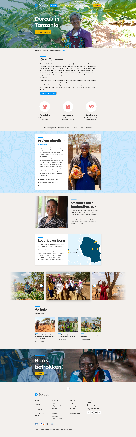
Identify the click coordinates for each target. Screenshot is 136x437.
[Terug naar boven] (68, 388)
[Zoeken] (61, 5)
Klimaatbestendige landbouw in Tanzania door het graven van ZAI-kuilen (44, 336)
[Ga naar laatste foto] (41, 285)
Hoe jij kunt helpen (82, 5)
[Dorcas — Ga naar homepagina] (41, 5)
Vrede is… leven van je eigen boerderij (90, 335)
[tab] (65, 274)
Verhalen (89, 128)
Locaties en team (77, 128)
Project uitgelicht (50, 128)
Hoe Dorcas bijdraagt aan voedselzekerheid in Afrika (66, 335)
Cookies (70, 429)
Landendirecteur (63, 128)
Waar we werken (54, 50)
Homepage (45, 50)
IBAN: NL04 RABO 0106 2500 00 (62, 429)
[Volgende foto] (94, 285)
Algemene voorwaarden (50, 429)
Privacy (42, 429)
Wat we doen (69, 5)
